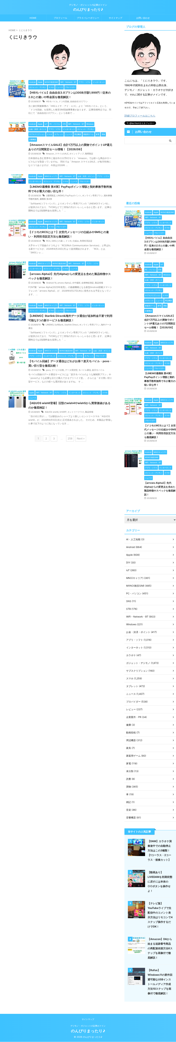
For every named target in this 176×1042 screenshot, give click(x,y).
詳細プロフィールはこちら (139, 115)
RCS (48, 241)
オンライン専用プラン (92, 195)
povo (48, 370)
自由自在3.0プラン (79, 101)
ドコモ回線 (64, 101)
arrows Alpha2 (64, 282)
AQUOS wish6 (51, 412)
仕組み (76, 241)
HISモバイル (52, 101)
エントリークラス (76, 412)
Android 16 (51, 282)
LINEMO (60, 195)
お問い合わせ (143, 17)
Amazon (50, 153)
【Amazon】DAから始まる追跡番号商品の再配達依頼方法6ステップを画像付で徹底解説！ (160, 948)
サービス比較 (58, 370)
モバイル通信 (85, 370)
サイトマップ (115, 17)
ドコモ (68, 241)
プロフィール (60, 17)
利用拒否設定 (86, 241)
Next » (81, 438)
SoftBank (58, 324)
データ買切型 (71, 370)
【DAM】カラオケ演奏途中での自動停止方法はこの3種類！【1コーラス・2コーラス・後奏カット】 (160, 850)
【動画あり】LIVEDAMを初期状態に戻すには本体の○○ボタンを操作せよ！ (160, 881)
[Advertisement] (150, 171)
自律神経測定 (87, 282)
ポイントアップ (76, 153)
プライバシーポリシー (88, 17)
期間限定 (89, 153)
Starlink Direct (71, 324)
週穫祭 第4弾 (46, 199)
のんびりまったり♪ (88, 9)
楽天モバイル (98, 370)
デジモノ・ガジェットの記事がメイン (88, 1025)
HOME (33, 17)
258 (70, 438)
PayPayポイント (73, 195)
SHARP (63, 412)
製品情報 (99, 282)
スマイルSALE (61, 153)
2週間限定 (51, 195)
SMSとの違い (58, 241)
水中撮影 (76, 282)
